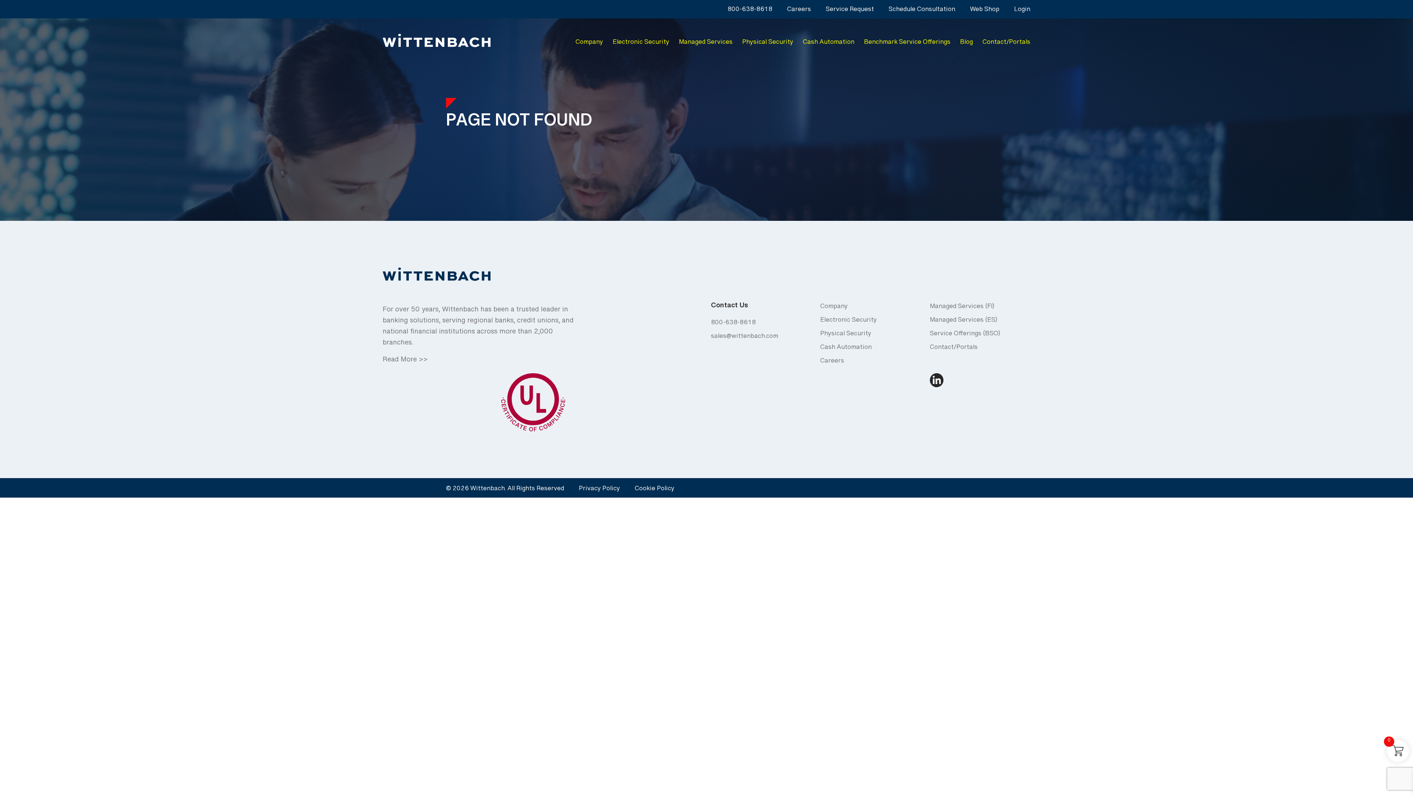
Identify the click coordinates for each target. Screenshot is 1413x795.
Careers (799, 11)
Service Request (850, 11)
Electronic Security (641, 44)
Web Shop (984, 11)
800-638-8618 (749, 11)
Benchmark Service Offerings (907, 44)
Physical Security (767, 44)
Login (1022, 11)
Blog (966, 44)
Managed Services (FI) (962, 308)
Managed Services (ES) (963, 321)
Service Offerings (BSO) (965, 335)
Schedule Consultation (922, 11)
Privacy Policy (599, 490)
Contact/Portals (1006, 44)
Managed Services (706, 44)
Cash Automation (828, 44)
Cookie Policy (654, 490)
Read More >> (405, 361)
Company (589, 44)
